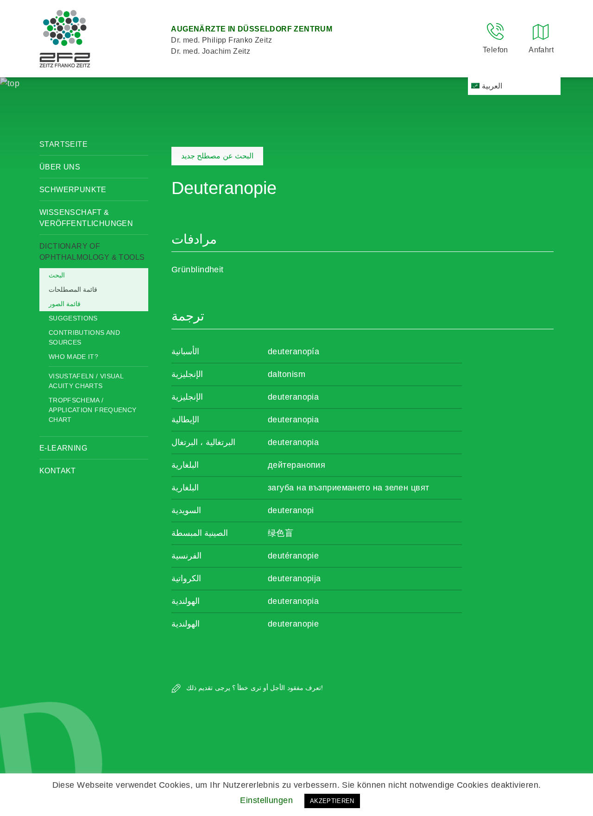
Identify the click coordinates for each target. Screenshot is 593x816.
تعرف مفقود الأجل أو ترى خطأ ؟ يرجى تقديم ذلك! (253, 687)
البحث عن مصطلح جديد (217, 156)
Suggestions (73, 318)
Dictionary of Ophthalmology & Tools (92, 251)
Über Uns (59, 167)
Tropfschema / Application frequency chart (92, 409)
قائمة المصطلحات (73, 289)
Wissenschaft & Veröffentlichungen (86, 217)
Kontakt (57, 471)
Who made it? (73, 356)
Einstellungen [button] (266, 800)
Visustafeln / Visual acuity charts (86, 380)
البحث (57, 275)
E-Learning (63, 448)
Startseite (63, 144)
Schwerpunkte (73, 190)
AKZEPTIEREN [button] (332, 800)
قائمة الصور (65, 304)
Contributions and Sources (84, 337)
